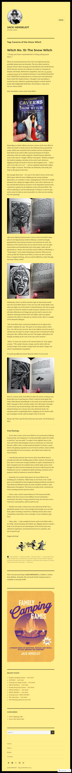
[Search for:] (29, 732)
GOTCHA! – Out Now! (16, 680)
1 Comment (29, 562)
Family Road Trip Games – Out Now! (21, 687)
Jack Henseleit (14, 556)
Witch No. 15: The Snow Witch (29, 50)
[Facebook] (12, 762)
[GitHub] (19, 762)
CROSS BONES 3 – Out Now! (18, 685)
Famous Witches (42, 558)
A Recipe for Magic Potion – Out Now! (22, 682)
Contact (10, 756)
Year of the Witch (36, 556)
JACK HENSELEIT (18, 27)
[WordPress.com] (23, 762)
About (9, 748)
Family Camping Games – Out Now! (21, 678)
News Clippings (14, 717)
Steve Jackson (44, 560)
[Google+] (16, 762)
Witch (12, 562)
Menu (61, 20)
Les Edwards (35, 560)
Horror (20, 560)
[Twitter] (8, 762)
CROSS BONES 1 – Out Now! (18, 692)
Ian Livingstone (27, 560)
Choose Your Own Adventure (19, 558)
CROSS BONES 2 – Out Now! (18, 690)
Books (9, 752)
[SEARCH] (52, 732)
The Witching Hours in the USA (20, 700)
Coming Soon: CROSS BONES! (19, 695)
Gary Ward (15, 560)
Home (9, 744)
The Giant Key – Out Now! (18, 697)
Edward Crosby (32, 558)
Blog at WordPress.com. (25, 768)
